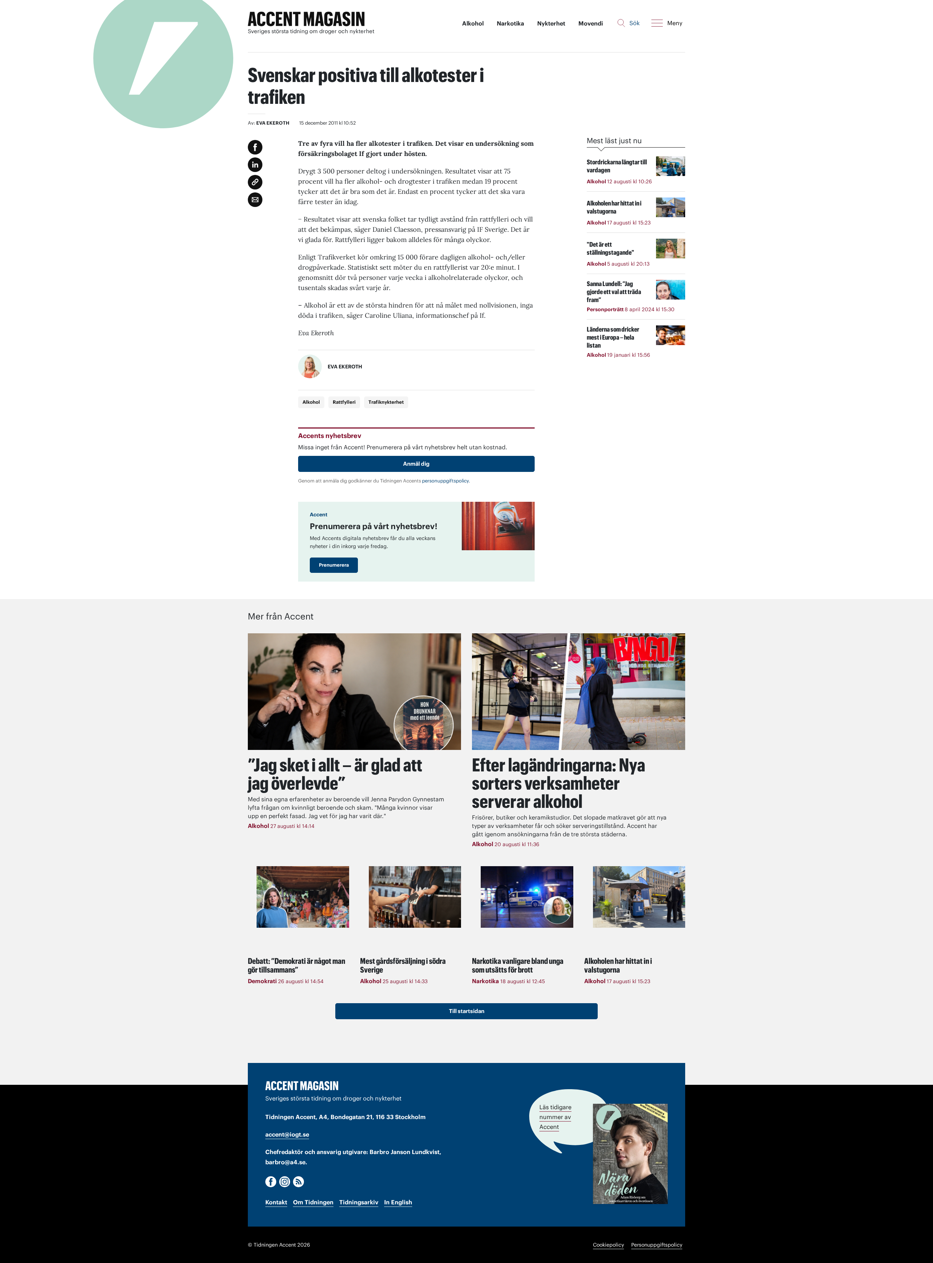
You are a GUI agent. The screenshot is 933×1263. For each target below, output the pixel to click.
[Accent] (301, 1085)
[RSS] (298, 1181)
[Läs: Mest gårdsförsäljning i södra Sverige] (415, 897)
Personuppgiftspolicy (656, 1245)
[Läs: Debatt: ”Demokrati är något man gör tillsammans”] (303, 897)
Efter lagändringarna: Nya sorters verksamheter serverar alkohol (558, 783)
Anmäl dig (416, 463)
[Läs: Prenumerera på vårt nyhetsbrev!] (498, 526)
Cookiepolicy (608, 1245)
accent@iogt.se (287, 1134)
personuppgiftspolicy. (446, 481)
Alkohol (473, 23)
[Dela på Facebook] (255, 147)
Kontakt (276, 1202)
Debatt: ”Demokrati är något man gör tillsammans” (296, 965)
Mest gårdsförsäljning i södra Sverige (403, 965)
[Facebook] (270, 1181)
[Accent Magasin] (306, 19)
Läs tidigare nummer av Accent (555, 1116)
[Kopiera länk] (255, 182)
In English (398, 1202)
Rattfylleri (344, 402)
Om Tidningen (313, 1202)
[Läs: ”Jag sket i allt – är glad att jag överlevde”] (354, 691)
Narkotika (510, 23)
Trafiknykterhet (386, 402)
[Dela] (255, 164)
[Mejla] (255, 199)
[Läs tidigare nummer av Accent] (630, 1154)
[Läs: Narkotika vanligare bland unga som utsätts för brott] (527, 897)
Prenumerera (334, 565)
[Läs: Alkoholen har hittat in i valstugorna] (639, 897)
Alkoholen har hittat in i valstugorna (618, 965)
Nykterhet (551, 23)
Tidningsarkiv (358, 1202)
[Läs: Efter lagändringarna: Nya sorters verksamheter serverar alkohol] (578, 691)
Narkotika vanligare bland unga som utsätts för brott (517, 965)
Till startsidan (466, 1011)
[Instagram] (284, 1181)
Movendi (590, 23)
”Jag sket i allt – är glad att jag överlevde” (335, 774)
